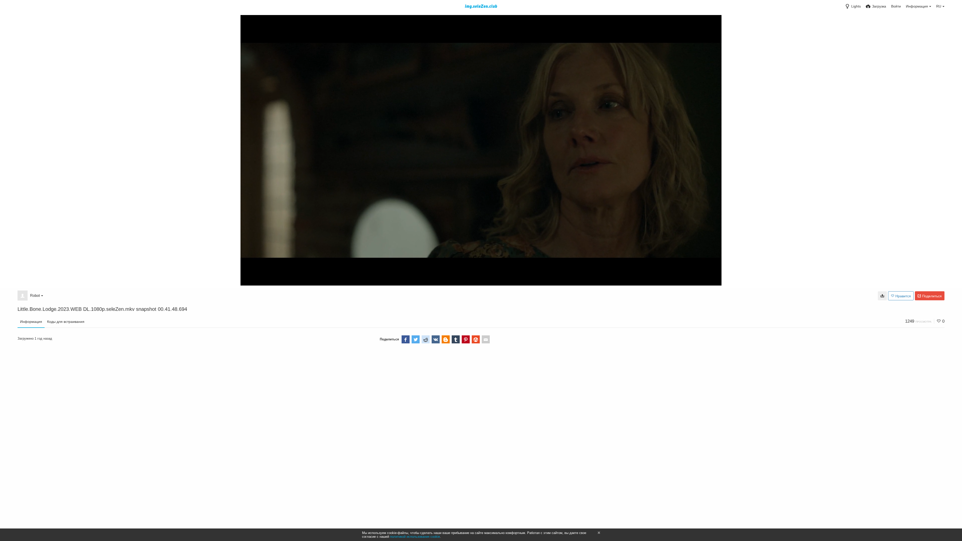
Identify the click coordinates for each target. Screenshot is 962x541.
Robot (35, 295)
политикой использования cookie (415, 536)
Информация (31, 322)
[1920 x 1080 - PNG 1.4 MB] (882, 295)
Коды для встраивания (65, 322)
